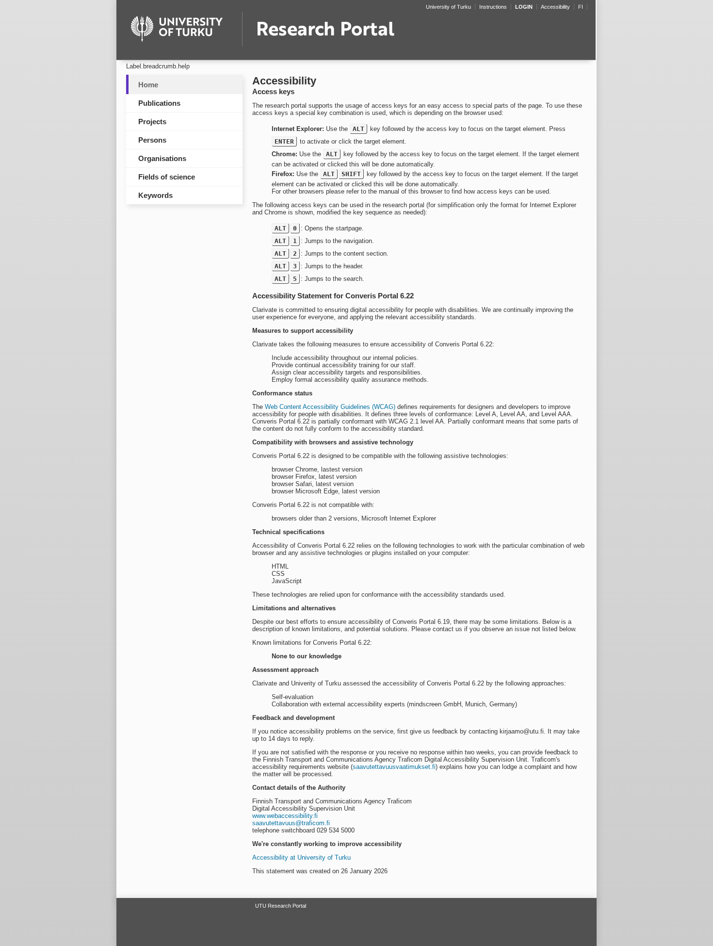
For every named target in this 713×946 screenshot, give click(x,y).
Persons (152, 140)
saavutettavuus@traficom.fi (291, 823)
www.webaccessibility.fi (285, 815)
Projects (152, 121)
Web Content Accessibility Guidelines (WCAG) (330, 406)
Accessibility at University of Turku (301, 857)
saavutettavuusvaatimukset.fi (394, 766)
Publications (159, 103)
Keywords (155, 195)
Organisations (162, 158)
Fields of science (166, 177)
